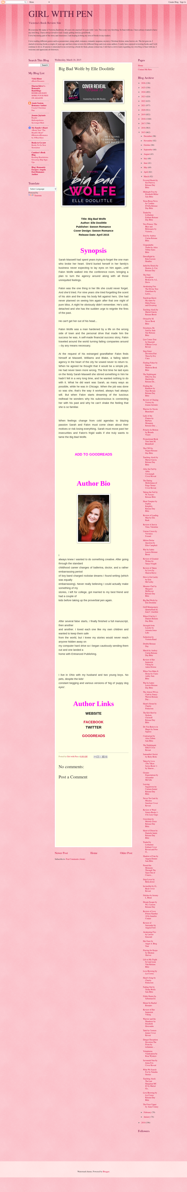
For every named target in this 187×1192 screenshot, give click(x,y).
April (146, 171)
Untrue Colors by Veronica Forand (150, 533)
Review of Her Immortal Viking (149, 1012)
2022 (143, 101)
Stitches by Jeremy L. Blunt (150, 896)
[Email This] (95, 756)
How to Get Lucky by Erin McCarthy (150, 579)
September (148, 149)
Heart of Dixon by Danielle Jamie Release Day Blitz (150, 834)
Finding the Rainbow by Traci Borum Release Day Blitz (149, 391)
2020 (143, 109)
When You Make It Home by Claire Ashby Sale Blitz (150, 675)
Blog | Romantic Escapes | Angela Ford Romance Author (39, 171)
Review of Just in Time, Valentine (150, 525)
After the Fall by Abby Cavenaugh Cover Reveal (149, 473)
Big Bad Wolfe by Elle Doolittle (150, 601)
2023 (143, 96)
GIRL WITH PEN (60, 13)
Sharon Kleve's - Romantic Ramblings (39, 88)
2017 (143, 123)
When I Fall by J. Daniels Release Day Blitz (150, 618)
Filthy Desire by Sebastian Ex (149, 997)
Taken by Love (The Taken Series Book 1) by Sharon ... (150, 765)
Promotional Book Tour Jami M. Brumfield (150, 441)
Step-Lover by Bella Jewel (149, 880)
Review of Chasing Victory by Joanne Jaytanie (150, 402)
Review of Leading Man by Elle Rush (150, 518)
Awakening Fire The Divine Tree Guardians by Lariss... (150, 290)
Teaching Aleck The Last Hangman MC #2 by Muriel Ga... (150, 1083)
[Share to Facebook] (103, 756)
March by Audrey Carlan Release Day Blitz (150, 653)
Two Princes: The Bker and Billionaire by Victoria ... (150, 228)
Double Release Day (149, 645)
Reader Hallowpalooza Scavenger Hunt (38, 120)
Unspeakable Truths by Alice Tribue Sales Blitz (150, 248)
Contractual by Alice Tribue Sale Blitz (149, 738)
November (148, 140)
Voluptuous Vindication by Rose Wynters (150, 1053)
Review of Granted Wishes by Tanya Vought (150, 561)
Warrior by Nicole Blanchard (150, 410)
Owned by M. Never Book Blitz (149, 321)
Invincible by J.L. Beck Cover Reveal (150, 888)
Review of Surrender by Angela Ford (149, 925)
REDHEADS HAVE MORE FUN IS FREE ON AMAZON (40, 95)
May (146, 167)
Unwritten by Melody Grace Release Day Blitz (150, 823)
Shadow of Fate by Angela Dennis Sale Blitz (150, 858)
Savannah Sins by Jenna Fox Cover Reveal (150, 1063)
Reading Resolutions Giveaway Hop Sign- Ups (40, 159)
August (147, 154)
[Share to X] (100, 756)
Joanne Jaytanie (39, 115)
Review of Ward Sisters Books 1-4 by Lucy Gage (150, 812)
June (146, 163)
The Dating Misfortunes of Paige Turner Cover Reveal (150, 484)
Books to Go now (39, 142)
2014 (143, 1122)
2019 (143, 114)
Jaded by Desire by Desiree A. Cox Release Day (150, 268)
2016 (143, 127)
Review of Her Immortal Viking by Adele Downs (149, 663)
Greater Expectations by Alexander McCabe (150, 776)
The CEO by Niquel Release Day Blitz (150, 450)
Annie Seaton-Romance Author (39, 104)
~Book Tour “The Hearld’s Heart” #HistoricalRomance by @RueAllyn (40, 134)
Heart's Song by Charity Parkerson (149, 980)
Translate (38, 195)
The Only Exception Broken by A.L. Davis (150, 278)
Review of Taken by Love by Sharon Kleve (150, 570)
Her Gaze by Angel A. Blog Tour (150, 943)
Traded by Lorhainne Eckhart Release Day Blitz (150, 216)
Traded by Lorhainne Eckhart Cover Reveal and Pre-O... (150, 847)
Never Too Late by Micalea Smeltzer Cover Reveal (150, 802)
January (147, 1116)
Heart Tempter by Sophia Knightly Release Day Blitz (150, 506)
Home (93, 853)
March (146, 176)
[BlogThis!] (97, 756)
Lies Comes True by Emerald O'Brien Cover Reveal (150, 343)
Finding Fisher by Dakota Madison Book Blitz (150, 366)
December (148, 136)
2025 (143, 87)
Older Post (126, 853)
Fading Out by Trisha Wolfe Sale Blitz (149, 989)
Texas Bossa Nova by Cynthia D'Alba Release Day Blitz (150, 205)
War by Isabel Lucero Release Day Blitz (150, 685)
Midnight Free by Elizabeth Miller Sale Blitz (150, 194)
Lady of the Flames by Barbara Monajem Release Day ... (150, 420)
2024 (143, 92)
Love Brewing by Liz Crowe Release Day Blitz (150, 1096)
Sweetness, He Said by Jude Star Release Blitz (149, 331)
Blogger (106, 1171)
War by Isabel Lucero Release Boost (150, 552)
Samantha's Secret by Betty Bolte (150, 755)
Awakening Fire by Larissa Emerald (149, 934)
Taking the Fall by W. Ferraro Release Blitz (150, 494)
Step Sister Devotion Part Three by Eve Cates (150, 355)
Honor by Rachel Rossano (150, 1004)
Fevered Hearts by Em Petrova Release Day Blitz (150, 184)
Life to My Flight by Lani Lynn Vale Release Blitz (150, 963)
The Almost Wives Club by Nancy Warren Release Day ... (150, 696)
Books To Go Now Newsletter (39, 146)
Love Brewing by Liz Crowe (150, 972)
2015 (143, 132)
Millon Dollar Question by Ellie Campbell (150, 543)
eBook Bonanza (38, 81)
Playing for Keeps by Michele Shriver (150, 952)
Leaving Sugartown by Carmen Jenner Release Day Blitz (150, 789)
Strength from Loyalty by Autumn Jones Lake (150, 629)
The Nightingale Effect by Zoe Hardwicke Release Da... (149, 378)
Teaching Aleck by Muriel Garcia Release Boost (150, 312)
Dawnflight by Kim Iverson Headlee (149, 259)
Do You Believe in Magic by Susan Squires (150, 729)
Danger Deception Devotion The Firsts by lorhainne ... (150, 1043)
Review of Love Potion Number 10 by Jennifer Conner (150, 915)
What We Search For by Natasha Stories (150, 1072)
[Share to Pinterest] (106, 756)
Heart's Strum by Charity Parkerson (150, 706)
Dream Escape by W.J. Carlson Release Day (150, 904)
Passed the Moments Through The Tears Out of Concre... (149, 870)
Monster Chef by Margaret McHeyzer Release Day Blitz (150, 591)
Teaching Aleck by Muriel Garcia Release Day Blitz (150, 461)
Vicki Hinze (37, 78)
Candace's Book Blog (38, 153)
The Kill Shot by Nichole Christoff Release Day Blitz (149, 717)
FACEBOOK (93, 722)
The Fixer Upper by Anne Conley (150, 1105)
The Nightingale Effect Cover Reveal (149, 747)
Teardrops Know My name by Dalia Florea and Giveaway (150, 302)
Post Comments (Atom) (75, 859)
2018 (143, 118)
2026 (143, 83)
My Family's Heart (40, 127)
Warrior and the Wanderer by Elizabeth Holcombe (149, 1022)
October (147, 145)
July (146, 158)
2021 (143, 105)
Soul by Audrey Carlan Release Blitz (150, 238)
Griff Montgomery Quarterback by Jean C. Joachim (150, 609)
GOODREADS (93, 736)
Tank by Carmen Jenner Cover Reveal (149, 1033)
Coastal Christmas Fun (39, 109)
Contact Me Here (145, 69)
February (148, 1112)
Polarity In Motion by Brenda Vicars (150, 432)
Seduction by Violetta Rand (149, 638)
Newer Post (61, 853)
